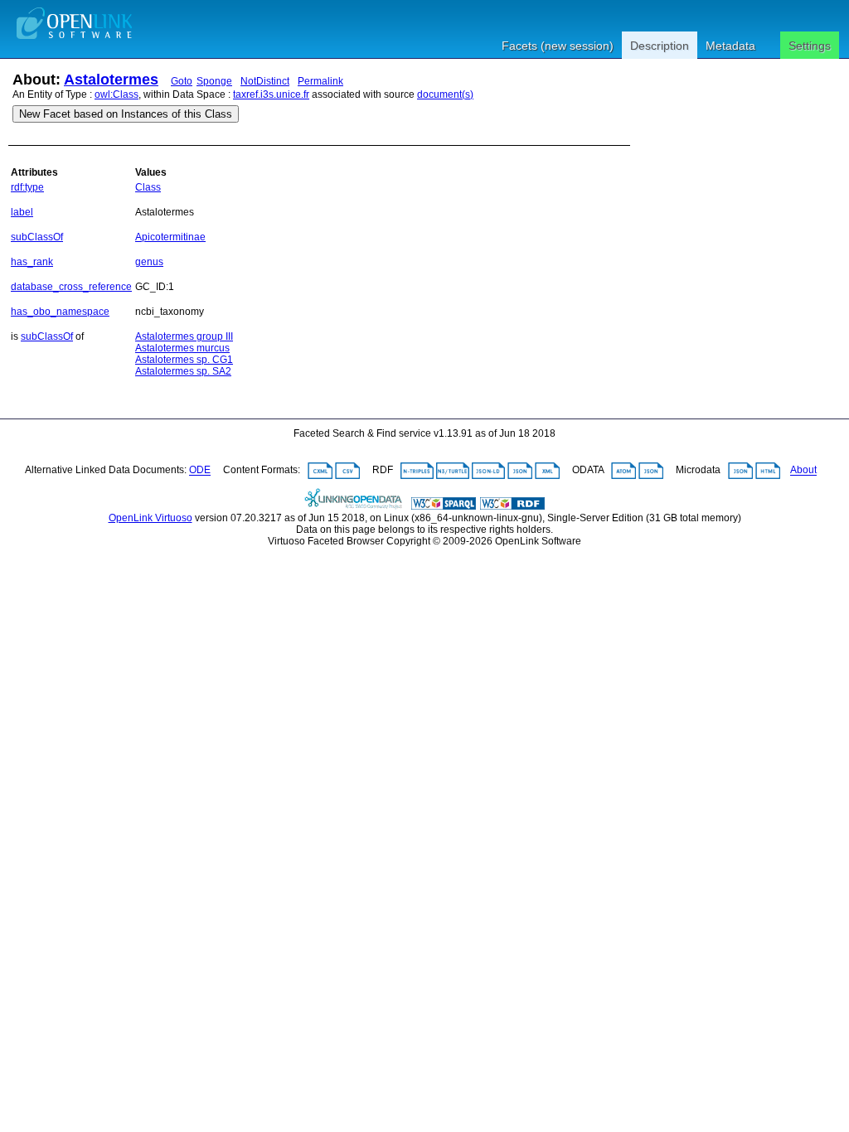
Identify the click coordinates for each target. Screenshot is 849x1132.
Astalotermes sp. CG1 (184, 359)
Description (659, 45)
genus (149, 262)
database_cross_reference (71, 287)
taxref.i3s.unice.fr (271, 94)
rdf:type (27, 187)
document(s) (445, 94)
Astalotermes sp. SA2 (183, 371)
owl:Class (116, 94)
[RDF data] (512, 506)
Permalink (320, 81)
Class (148, 187)
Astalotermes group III (184, 336)
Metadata (730, 45)
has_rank (32, 262)
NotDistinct (264, 81)
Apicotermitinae (170, 237)
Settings (809, 45)
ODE (200, 471)
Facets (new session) (558, 45)
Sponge (214, 81)
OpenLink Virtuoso (150, 518)
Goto (181, 81)
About (803, 471)
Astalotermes (111, 79)
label (22, 212)
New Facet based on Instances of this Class (125, 114)
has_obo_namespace (60, 311)
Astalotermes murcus (182, 348)
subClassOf (37, 237)
